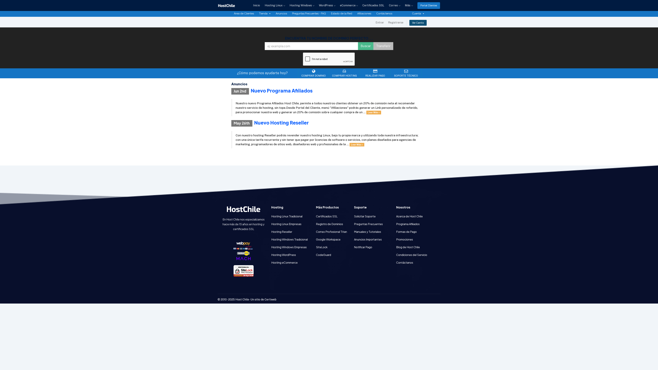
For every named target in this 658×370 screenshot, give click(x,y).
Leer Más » (374, 112)
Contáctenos (384, 13)
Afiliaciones (364, 13)
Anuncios (281, 13)
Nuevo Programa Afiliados (282, 91)
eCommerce (348, 5)
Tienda (264, 13)
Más (407, 5)
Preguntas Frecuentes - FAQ (309, 13)
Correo (393, 5)
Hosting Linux (274, 5)
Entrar (380, 22)
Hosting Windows (301, 5)
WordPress (326, 5)
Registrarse (395, 22)
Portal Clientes (428, 5)
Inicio (256, 5)
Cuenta (417, 13)
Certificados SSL (373, 5)
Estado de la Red (341, 13)
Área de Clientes (244, 13)
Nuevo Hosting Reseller (281, 123)
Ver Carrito (418, 22)
